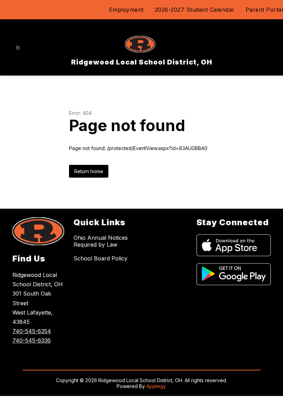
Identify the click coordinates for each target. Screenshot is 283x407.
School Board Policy (100, 258)
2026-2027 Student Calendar (195, 9)
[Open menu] (18, 48)
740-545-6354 (31, 331)
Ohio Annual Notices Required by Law (101, 241)
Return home (88, 171)
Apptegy (156, 386)
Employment (126, 9)
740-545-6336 (31, 340)
